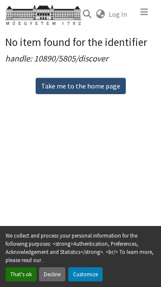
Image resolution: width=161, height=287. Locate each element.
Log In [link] (118, 14)
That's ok (21, 274)
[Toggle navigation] (144, 14)
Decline (52, 274)
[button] (87, 14)
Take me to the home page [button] (80, 86)
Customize (85, 274)
